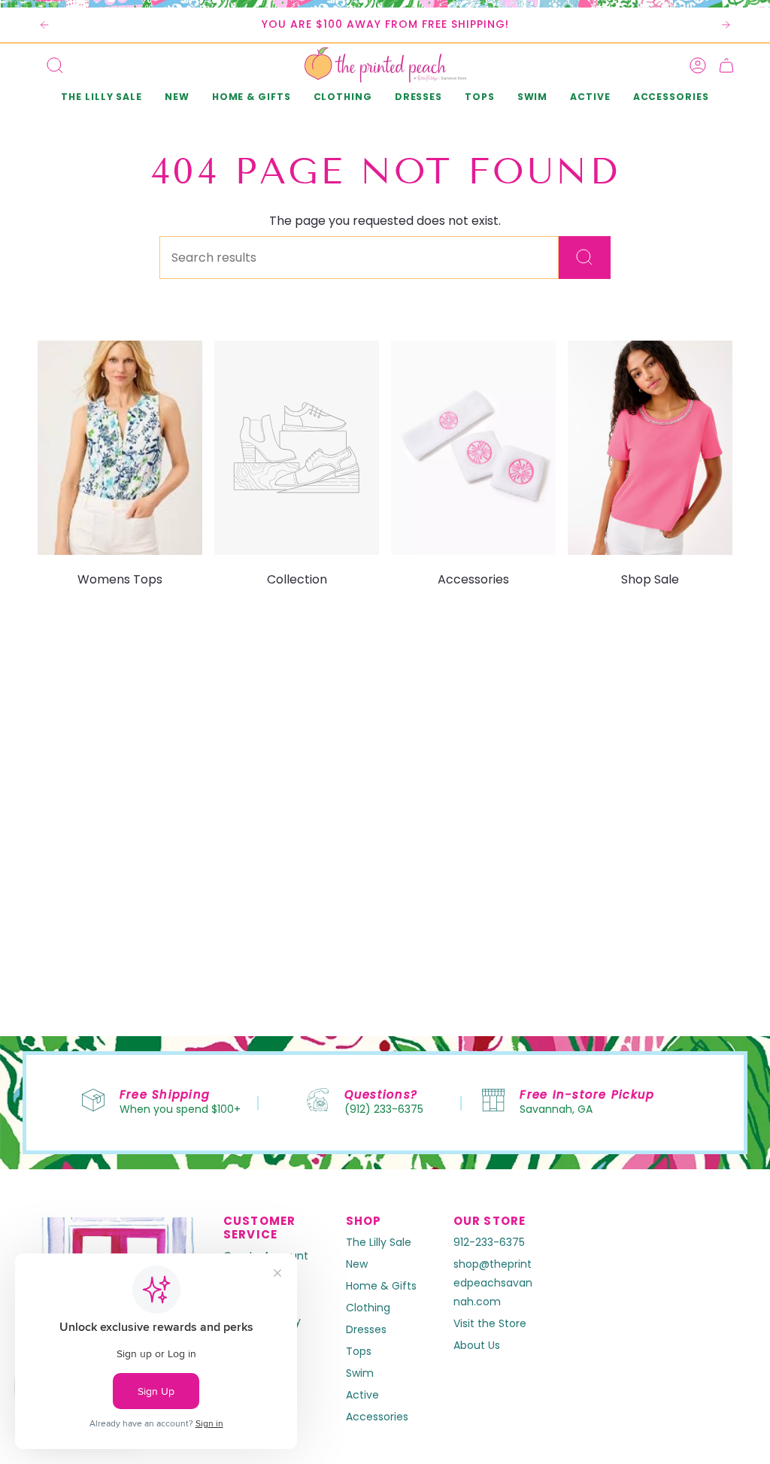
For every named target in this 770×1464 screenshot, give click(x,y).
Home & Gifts (381, 1285)
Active (362, 1394)
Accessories (377, 1416)
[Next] (725, 25)
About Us (476, 1345)
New (357, 1264)
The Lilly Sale (378, 1242)
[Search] (585, 257)
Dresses (366, 1329)
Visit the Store (489, 1323)
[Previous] (44, 25)
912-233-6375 (489, 1242)
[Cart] (726, 65)
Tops (358, 1351)
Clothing (368, 1307)
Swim (360, 1373)
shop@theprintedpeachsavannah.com (492, 1282)
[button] (177, 98)
